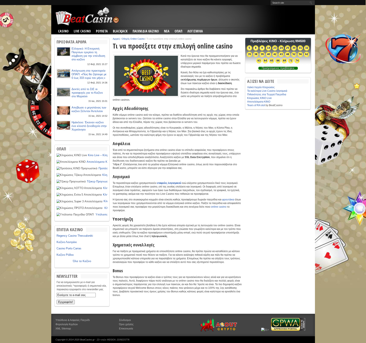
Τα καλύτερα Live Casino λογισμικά (267, 90)
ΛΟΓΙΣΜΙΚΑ (195, 31)
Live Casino (82, 31)
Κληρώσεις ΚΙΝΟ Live (259, 98)
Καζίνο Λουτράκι (67, 242)
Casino (63, 31)
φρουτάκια (228, 199)
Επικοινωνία (126, 328)
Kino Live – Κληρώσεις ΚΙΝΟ (105, 155)
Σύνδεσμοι (125, 320)
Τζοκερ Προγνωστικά (100, 181)
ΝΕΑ (166, 31)
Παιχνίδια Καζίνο (146, 31)
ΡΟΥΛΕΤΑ (102, 31)
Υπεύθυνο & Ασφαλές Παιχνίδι (72, 320)
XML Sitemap (63, 328)
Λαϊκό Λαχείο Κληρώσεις (261, 87)
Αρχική (116, 38)
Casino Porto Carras (69, 248)
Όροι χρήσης (126, 324)
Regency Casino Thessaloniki (75, 235)
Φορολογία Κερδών (66, 324)
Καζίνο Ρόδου (65, 254)
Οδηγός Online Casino (133, 38)
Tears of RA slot (256, 105)
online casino (218, 206)
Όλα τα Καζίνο (82, 261)
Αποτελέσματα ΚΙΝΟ (99, 161)
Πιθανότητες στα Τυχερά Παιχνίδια (266, 94)
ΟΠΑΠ (178, 31)
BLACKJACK (120, 31)
